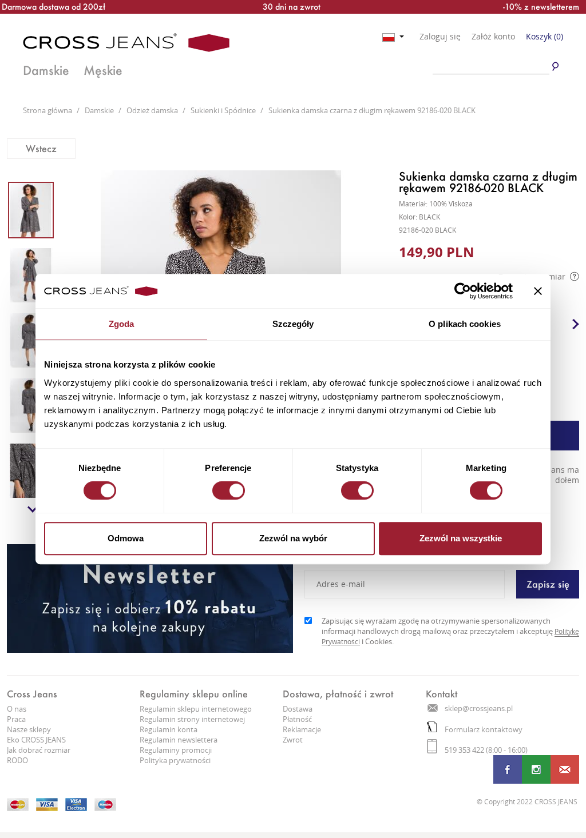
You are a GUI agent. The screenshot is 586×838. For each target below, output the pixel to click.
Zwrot (293, 740)
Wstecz (41, 148)
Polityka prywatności (175, 760)
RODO (17, 760)
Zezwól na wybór (293, 538)
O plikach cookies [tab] (465, 324)
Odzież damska (153, 110)
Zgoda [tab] (121, 324)
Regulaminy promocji (176, 750)
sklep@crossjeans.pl (479, 708)
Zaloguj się (440, 36)
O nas (16, 709)
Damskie (46, 70)
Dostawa (297, 709)
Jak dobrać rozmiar (38, 750)
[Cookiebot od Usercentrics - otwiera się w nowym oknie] (463, 291)
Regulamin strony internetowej (192, 719)
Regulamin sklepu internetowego (196, 709)
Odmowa (126, 538)
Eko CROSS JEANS (36, 740)
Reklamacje (302, 729)
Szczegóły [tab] (293, 324)
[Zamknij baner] (538, 291)
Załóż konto (493, 36)
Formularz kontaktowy (483, 729)
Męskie (103, 70)
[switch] (228, 490)
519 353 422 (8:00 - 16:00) (486, 750)
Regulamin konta (168, 729)
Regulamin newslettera (178, 740)
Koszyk (544, 36)
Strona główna (48, 110)
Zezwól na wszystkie (460, 538)
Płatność (297, 719)
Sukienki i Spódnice (224, 110)
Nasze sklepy (29, 729)
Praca (16, 719)
